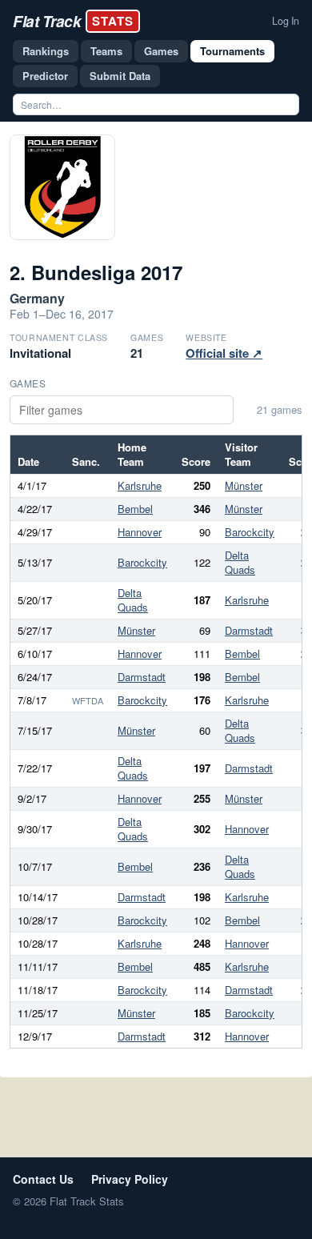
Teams (106, 50)
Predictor (45, 75)
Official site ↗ (224, 353)
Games (161, 50)
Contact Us (43, 1179)
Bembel (135, 508)
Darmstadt (249, 630)
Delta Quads (240, 562)
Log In (285, 21)
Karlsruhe (140, 485)
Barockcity (249, 531)
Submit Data (120, 75)
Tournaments (232, 50)
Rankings (45, 50)
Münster (243, 485)
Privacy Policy (129, 1179)
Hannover (140, 531)
